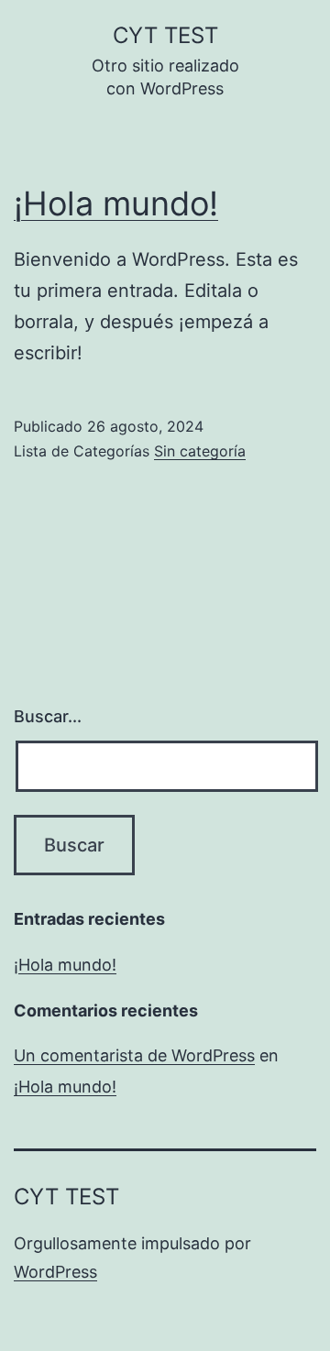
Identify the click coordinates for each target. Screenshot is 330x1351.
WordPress (55, 1271)
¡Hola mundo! (116, 203)
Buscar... (48, 716)
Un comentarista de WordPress (134, 1055)
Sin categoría (200, 451)
